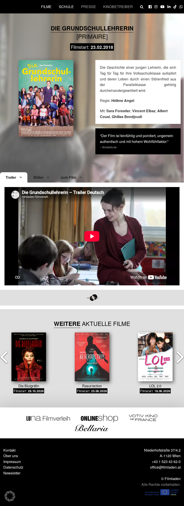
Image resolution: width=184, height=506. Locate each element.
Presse (88, 6)
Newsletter (11, 473)
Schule (66, 6)
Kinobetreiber (118, 6)
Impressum (12, 461)
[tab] (13, 177)
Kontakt (9, 450)
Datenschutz (13, 467)
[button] (10, 496)
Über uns (10, 455)
